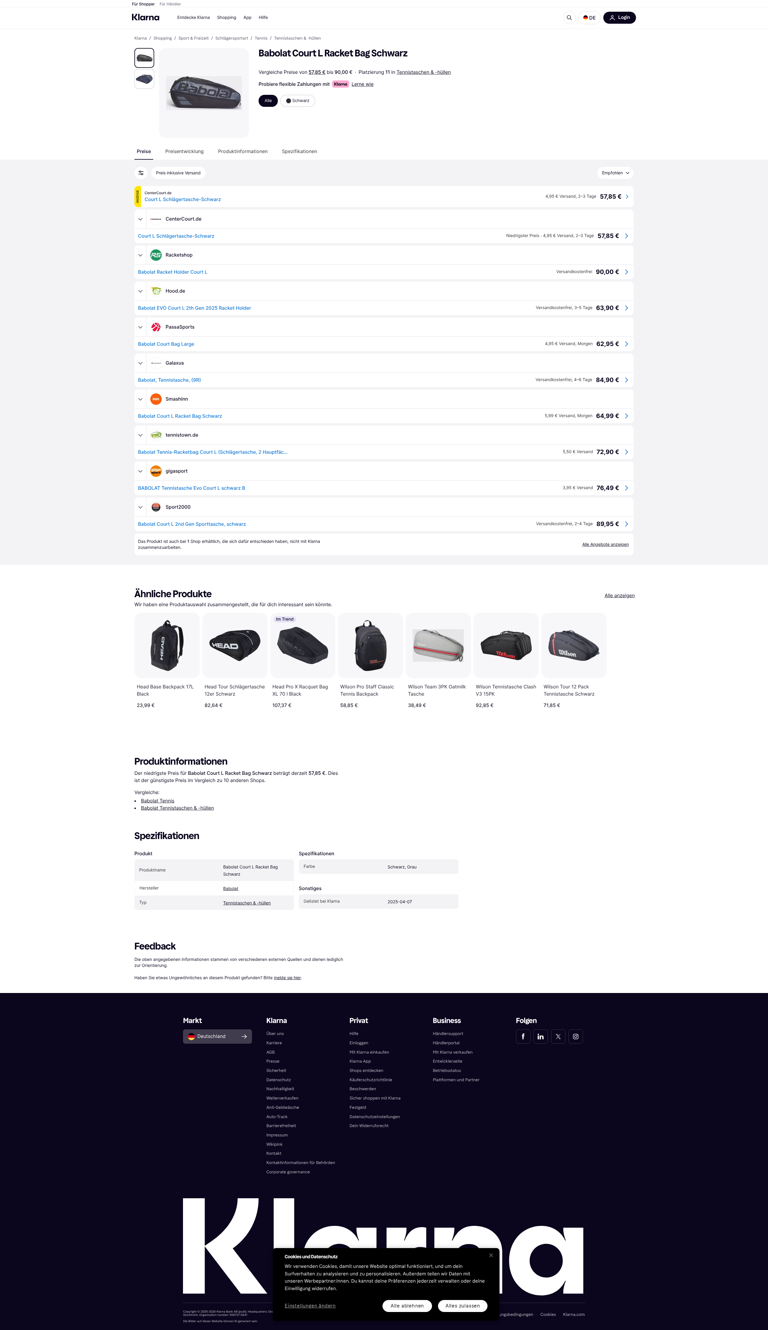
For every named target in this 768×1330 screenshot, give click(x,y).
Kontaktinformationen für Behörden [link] (300, 1162)
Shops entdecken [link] (366, 1070)
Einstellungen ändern (310, 1306)
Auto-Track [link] (277, 1116)
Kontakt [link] (273, 1153)
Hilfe (263, 17)
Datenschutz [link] (278, 1079)
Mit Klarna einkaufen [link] (369, 1052)
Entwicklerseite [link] (448, 1061)
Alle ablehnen (407, 1306)
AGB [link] (270, 1052)
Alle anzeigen (619, 595)
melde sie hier (287, 977)
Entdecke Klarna (193, 17)
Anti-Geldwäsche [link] (282, 1107)
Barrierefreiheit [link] (281, 1125)
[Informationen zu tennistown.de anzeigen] (140, 435)
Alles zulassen (463, 1306)
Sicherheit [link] (276, 1070)
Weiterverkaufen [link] (282, 1098)
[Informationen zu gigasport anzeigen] (140, 471)
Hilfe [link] (354, 1033)
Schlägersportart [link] (231, 38)
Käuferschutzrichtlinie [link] (371, 1079)
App (247, 17)
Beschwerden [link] (363, 1088)
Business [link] (447, 1021)
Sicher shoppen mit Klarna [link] (375, 1098)
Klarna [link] (140, 38)
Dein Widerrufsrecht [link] (369, 1125)
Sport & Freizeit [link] (193, 38)
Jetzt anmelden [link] (562, 1308)
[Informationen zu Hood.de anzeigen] (140, 291)
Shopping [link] (163, 38)
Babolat (230, 888)
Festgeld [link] (358, 1107)
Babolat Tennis (157, 801)
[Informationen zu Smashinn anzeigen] (140, 399)
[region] (386, 1284)
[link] (523, 1036)
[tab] (143, 151)
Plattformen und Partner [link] (456, 1079)
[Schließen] (491, 1255)
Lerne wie (363, 84)
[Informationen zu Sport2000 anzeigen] (140, 507)
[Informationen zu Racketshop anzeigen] (140, 255)
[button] (589, 17)
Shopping (226, 17)
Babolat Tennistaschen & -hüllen (177, 808)
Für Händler (170, 4)
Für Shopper (143, 4)
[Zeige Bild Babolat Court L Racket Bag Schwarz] (144, 58)
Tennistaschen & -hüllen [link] (297, 38)
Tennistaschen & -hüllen (424, 72)
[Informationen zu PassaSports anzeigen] (140, 327)
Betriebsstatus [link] (447, 1070)
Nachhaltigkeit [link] (280, 1088)
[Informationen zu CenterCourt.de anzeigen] (140, 219)
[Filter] (141, 173)
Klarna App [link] (360, 1061)
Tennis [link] (261, 38)
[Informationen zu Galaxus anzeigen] (140, 363)
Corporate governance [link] (288, 1172)
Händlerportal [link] (446, 1043)
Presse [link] (273, 1061)
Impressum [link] (277, 1135)
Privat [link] (359, 1021)
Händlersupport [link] (448, 1033)
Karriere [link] (274, 1043)
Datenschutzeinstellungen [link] (375, 1116)
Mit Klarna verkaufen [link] (453, 1052)
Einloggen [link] (359, 1043)
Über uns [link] (275, 1033)
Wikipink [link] (274, 1144)
